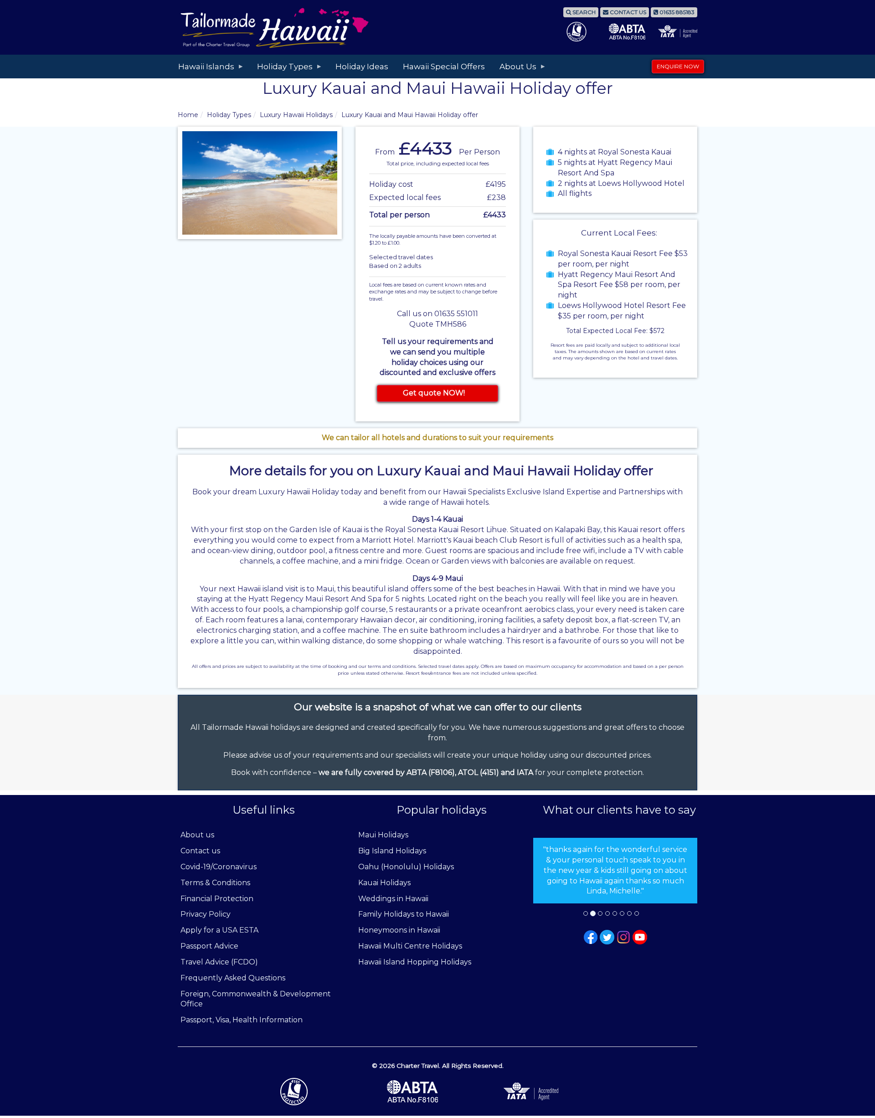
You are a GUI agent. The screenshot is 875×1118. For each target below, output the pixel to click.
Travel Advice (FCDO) (219, 962)
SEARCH (583, 12)
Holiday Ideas (361, 66)
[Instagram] (623, 936)
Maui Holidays (383, 835)
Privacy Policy (205, 914)
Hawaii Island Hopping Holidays (414, 962)
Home (188, 115)
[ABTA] (437, 1091)
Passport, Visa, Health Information (241, 1019)
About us (197, 835)
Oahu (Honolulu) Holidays (406, 866)
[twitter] (607, 936)
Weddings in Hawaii (393, 898)
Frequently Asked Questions (232, 978)
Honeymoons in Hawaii (399, 930)
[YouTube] (640, 936)
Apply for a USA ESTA (219, 930)
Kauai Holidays (384, 882)
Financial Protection (216, 898)
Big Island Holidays (392, 850)
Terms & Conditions (215, 882)
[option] (615, 870)
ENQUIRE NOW (678, 66)
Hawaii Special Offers (444, 66)
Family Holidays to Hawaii (403, 914)
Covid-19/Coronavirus (218, 866)
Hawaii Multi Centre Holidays (410, 946)
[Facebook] (590, 936)
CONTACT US (627, 12)
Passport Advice (209, 946)
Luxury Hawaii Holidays (296, 115)
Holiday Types (229, 115)
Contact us (200, 850)
